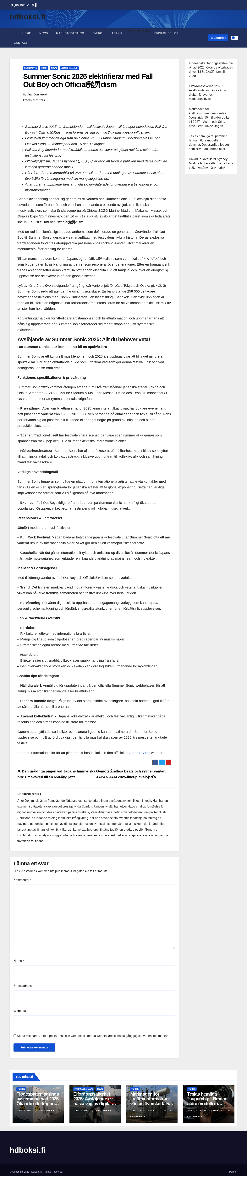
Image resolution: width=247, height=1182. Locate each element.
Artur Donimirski (37, 94)
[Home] (14, 30)
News (43, 33)
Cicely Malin (157, 1110)
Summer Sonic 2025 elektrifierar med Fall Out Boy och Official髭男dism (88, 80)
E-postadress (24, 985)
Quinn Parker (45, 1110)
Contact (21, 42)
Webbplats (21, 1010)
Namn (19, 960)
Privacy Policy (166, 33)
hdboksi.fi (28, 17)
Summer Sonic (138, 753)
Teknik (117, 33)
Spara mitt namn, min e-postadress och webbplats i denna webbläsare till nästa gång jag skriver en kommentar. (92, 1035)
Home (26, 33)
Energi (97, 33)
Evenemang (30, 68)
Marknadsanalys (70, 33)
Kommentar (22, 880)
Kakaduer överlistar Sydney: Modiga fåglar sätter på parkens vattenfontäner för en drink (211, 163)
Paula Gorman (215, 1110)
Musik (44, 68)
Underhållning (69, 68)
